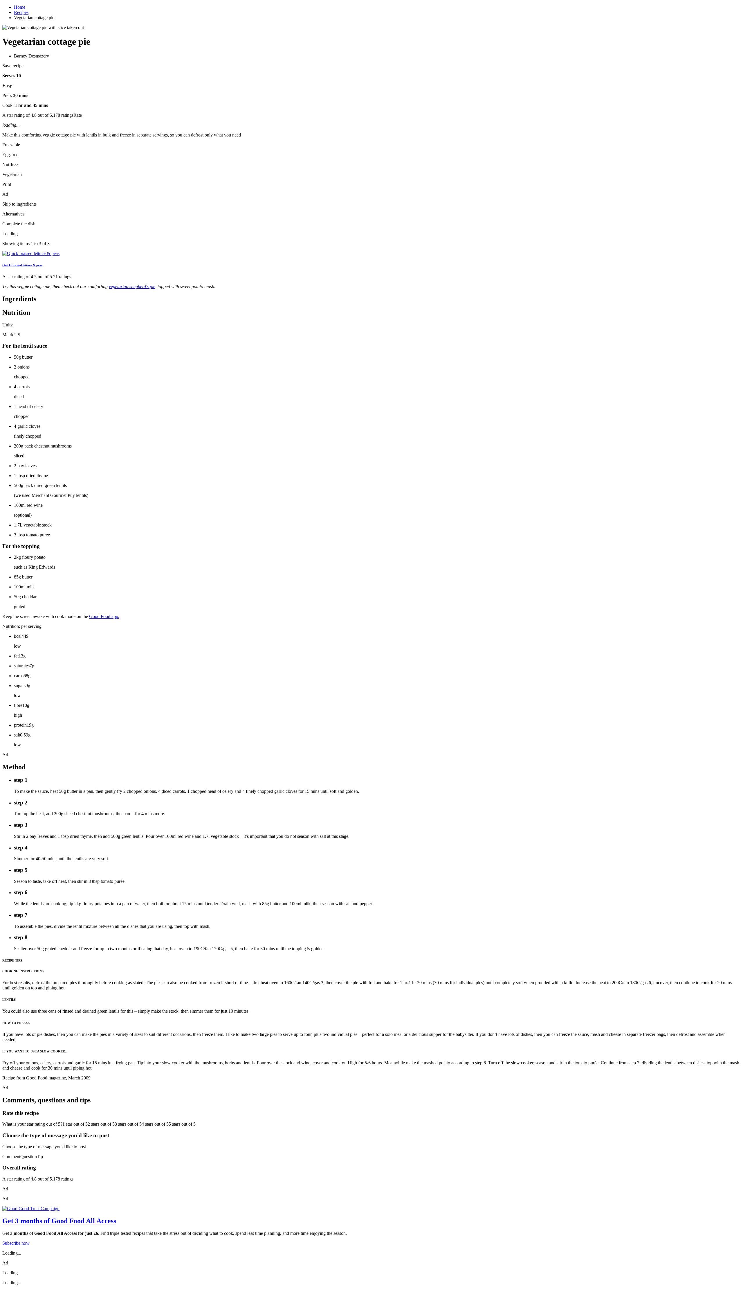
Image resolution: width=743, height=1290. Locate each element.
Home (19, 7)
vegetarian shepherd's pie (132, 286)
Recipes (21, 12)
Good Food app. (104, 616)
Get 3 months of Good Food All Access (59, 1221)
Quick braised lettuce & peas (22, 265)
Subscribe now (16, 1243)
